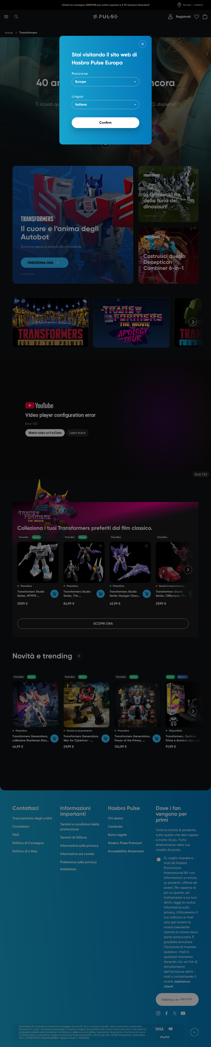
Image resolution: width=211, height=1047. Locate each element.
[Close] (142, 44)
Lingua (77, 96)
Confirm (105, 123)
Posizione (80, 74)
